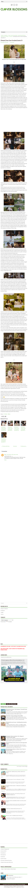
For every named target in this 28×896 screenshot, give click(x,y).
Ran (5, 454)
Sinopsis (11, 36)
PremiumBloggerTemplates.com (10, 887)
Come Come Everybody (12, 35)
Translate (10, 621)
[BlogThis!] (3, 416)
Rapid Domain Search (20, 887)
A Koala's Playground (5, 849)
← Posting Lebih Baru (5, 446)
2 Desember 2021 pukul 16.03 (12, 454)
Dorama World (3, 851)
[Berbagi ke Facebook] (5, 416)
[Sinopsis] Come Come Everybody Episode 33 (10, 428)
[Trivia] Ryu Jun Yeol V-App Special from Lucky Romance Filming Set (15, 794)
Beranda (15, 446)
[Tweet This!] (5, 414)
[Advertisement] (14, 21)
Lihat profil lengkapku (11, 878)
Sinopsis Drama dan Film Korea (7, 862)
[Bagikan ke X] (4, 416)
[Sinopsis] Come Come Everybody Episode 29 (16, 428)
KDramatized (3, 854)
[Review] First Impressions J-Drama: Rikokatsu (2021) (15, 772)
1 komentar (12, 42)
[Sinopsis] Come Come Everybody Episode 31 (3, 440)
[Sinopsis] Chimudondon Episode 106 (14, 808)
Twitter (2, 612)
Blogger (23, 884)
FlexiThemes (10, 886)
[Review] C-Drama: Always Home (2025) (14, 715)
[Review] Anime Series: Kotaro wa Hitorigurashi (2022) (16, 743)
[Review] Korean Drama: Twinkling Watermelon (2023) (16, 723)
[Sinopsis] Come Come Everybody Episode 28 (3, 428)
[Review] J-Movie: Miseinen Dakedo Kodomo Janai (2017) (16, 801)
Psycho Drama (3, 858)
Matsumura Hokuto (5, 36)
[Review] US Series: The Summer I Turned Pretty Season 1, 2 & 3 (16, 710)
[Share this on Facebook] (3, 414)
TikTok (2, 614)
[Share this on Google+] (7, 414)
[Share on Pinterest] (8, 414)
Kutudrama (3, 856)
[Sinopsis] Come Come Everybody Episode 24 (11, 40)
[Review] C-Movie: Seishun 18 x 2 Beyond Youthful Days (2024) (15, 737)
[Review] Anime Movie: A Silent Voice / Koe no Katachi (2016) (16, 749)
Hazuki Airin (10, 875)
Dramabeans (3, 852)
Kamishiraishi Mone (22, 35)
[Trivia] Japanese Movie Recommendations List (12, 660)
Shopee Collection (4, 608)
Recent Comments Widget (23, 766)
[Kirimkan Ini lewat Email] (2, 416)
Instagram (3, 610)
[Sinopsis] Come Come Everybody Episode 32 (23, 428)
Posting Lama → (24, 446)
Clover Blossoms (13, 884)
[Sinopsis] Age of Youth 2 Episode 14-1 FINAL (15, 779)
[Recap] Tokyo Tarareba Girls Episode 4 (14, 815)
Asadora (5, 35)
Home (2, 35)
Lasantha (21, 886)
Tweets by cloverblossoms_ (6, 657)
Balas (5, 459)
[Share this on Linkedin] (9, 414)
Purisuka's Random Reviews (6, 860)
